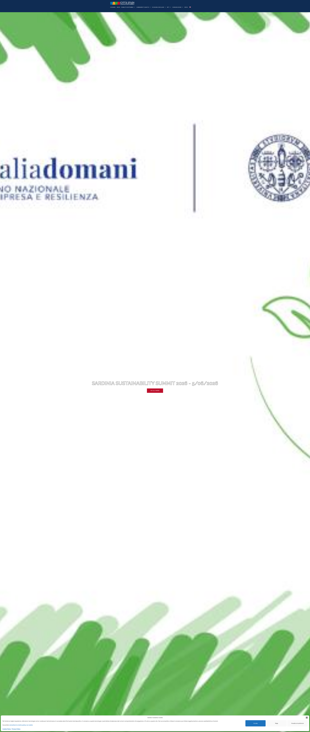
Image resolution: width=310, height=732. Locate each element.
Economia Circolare (158, 7)
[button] (307, 717)
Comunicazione (176, 7)
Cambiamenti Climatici (142, 7)
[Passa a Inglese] (190, 7)
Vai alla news (155, 390)
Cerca (186, 7)
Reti (168, 7)
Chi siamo (113, 7)
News (118, 7)
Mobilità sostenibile (127, 7)
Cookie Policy (6, 729)
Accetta (255, 723)
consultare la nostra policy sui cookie (21, 725)
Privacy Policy (16, 729)
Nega (276, 723)
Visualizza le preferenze (297, 723)
